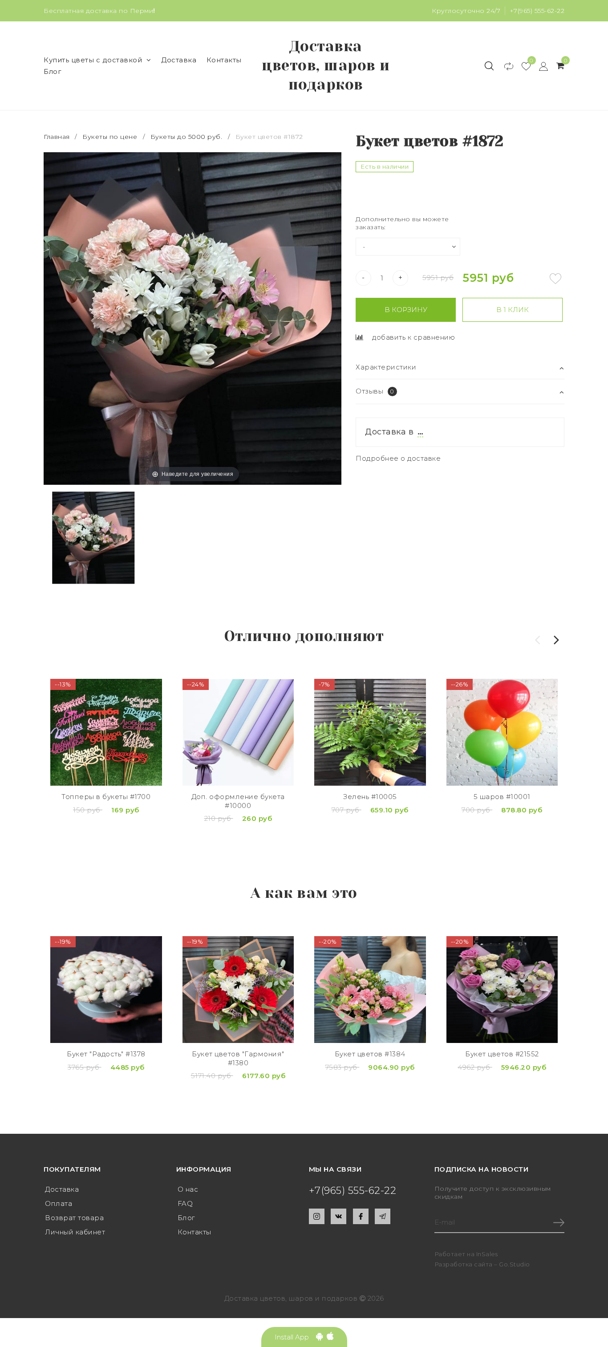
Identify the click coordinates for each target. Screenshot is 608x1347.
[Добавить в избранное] (555, 279)
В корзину (406, 309)
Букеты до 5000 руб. (186, 137)
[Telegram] (382, 1216)
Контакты (224, 60)
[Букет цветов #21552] (502, 989)
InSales (487, 1254)
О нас (188, 1189)
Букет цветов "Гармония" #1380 (238, 1058)
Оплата (58, 1203)
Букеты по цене (109, 137)
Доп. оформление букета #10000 (238, 801)
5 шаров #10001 (502, 796)
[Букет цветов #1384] (370, 989)
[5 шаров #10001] (502, 732)
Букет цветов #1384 (370, 1054)
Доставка (178, 60)
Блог (52, 71)
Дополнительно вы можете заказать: (402, 223)
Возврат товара (74, 1217)
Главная (58, 137)
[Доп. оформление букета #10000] (238, 732)
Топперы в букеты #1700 (105, 796)
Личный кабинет (75, 1232)
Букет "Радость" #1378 (106, 1054)
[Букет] (106, 989)
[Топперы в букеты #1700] (106, 732)
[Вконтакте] (338, 1216)
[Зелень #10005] (370, 732)
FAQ (185, 1203)
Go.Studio (514, 1264)
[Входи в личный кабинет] (539, 66)
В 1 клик (512, 309)
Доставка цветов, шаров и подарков (326, 65)
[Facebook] (361, 1216)
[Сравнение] (504, 66)
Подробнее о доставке (398, 458)
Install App (295, 1337)
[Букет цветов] (238, 989)
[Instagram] (316, 1216)
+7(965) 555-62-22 (537, 11)
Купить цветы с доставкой (93, 60)
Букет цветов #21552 (502, 1054)
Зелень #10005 (370, 796)
